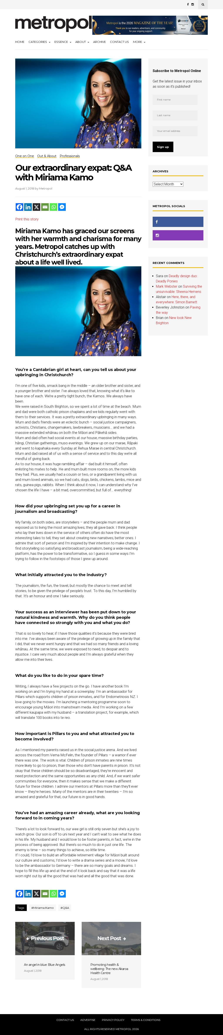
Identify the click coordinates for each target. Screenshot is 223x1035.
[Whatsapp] (53, 207)
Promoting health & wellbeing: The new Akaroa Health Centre (109, 969)
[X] (36, 207)
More (137, 42)
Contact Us (119, 42)
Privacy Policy (113, 1020)
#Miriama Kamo (42, 907)
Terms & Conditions (145, 1020)
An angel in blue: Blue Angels (44, 965)
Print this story (27, 219)
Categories (38, 42)
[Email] (45, 207)
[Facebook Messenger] (62, 207)
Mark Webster (166, 286)
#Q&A (65, 907)
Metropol (45, 188)
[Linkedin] (28, 207)
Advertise (87, 1020)
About (80, 42)
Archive (99, 42)
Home (19, 42)
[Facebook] (19, 207)
